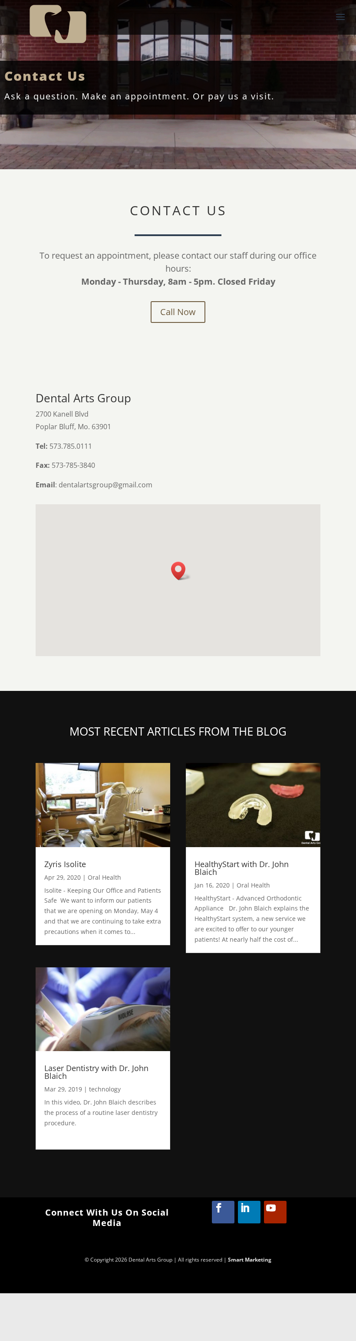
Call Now (178, 312)
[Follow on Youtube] (275, 1212)
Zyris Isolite (65, 864)
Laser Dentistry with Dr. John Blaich (96, 1072)
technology (105, 1089)
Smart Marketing (249, 1259)
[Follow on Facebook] (223, 1212)
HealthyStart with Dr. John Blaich (241, 868)
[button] (181, 571)
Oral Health (104, 877)
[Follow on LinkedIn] (249, 1212)
